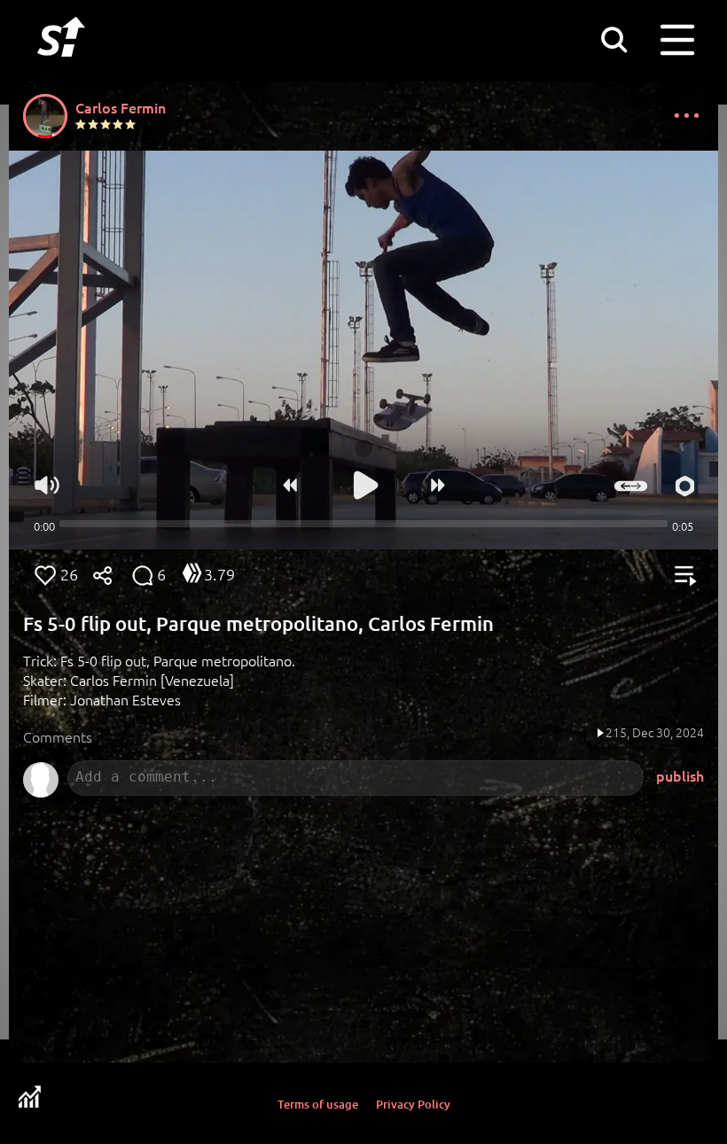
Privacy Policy (413, 1104)
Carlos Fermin (120, 107)
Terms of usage (318, 1104)
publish (680, 775)
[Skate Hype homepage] (61, 66)
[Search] (613, 39)
